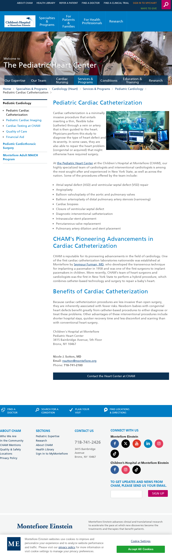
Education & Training (132, 80)
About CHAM (25, 2)
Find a (12, 411)
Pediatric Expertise (47, 436)
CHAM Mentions (10, 445)
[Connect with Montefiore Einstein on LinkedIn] (148, 443)
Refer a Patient (68, 2)
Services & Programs (85, 80)
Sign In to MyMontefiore (52, 453)
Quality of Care (16, 131)
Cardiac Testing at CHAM (23, 126)
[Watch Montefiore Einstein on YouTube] (137, 443)
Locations (6, 453)
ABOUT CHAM (10, 431)
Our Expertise (15, 80)
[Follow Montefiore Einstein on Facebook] (115, 443)
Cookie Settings (141, 541)
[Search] (166, 4)
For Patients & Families (68, 21)
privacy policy (67, 547)
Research (116, 21)
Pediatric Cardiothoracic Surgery (19, 146)
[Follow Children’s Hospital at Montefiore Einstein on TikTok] (136, 470)
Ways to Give (149, 8)
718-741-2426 (88, 442)
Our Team (38, 80)
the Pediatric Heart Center (75, 163)
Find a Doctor (91, 2)
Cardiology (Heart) (65, 89)
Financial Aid (15, 137)
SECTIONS (43, 431)
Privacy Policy (8, 458)
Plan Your (82, 411)
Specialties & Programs (47, 21)
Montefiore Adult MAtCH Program (20, 157)
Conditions (108, 80)
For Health (92, 21)
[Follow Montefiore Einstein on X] (125, 443)
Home (7, 89)
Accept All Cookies (140, 549)
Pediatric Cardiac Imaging (24, 120)
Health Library (45, 2)
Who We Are (8, 436)
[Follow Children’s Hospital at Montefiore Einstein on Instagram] (125, 470)
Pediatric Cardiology (129, 89)
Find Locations (119, 411)
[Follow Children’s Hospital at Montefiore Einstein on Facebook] (115, 470)
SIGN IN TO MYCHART (145, 2)
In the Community (11, 440)
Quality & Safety (10, 449)
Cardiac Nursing (62, 80)
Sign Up (158, 493)
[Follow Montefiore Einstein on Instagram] (159, 443)
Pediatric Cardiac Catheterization (17, 113)
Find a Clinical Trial (116, 2)
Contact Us (84, 431)
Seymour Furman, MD (89, 264)
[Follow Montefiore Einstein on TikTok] (115, 454)
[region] (86, 545)
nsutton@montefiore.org (79, 361)
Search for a (50, 411)
